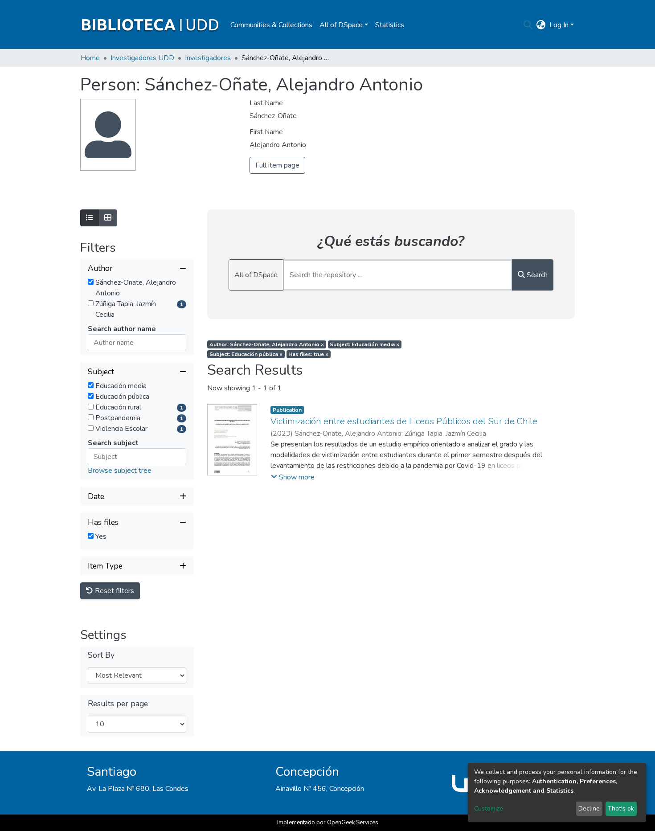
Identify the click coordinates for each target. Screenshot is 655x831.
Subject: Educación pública (245, 354)
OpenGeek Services (352, 823)
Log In (559, 25)
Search (536, 275)
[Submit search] (528, 25)
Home (90, 58)
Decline (589, 808)
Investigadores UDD (142, 58)
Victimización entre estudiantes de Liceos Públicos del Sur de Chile (403, 421)
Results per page (118, 703)
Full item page (277, 165)
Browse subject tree (119, 470)
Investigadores (208, 58)
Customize (488, 808)
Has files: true (308, 354)
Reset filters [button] (113, 591)
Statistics (389, 25)
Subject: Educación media (364, 344)
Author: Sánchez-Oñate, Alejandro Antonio (266, 344)
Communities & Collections (271, 25)
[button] (541, 25)
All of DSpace (256, 275)
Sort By (101, 655)
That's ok (621, 808)
